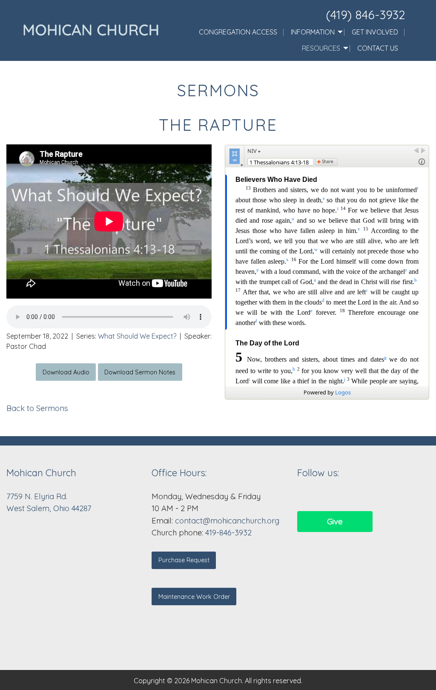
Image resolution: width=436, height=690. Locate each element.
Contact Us (377, 48)
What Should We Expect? (137, 336)
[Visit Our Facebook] (304, 495)
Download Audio (66, 372)
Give (335, 521)
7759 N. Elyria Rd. (37, 496)
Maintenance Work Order (194, 597)
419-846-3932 (228, 533)
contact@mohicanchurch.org (227, 521)
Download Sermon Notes (139, 372)
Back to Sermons (37, 408)
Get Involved (375, 32)
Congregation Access (238, 32)
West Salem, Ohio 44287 (48, 508)
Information (313, 32)
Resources (321, 48)
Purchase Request (183, 560)
